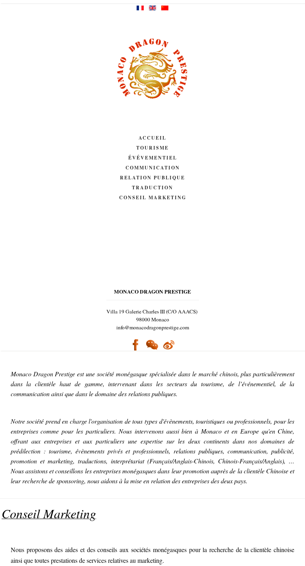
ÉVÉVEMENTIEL (152, 157)
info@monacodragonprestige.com (152, 327)
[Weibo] (169, 344)
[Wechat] (152, 345)
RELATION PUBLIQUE (152, 177)
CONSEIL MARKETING (152, 197)
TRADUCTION (152, 187)
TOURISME (152, 147)
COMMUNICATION (152, 167)
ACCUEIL (152, 137)
